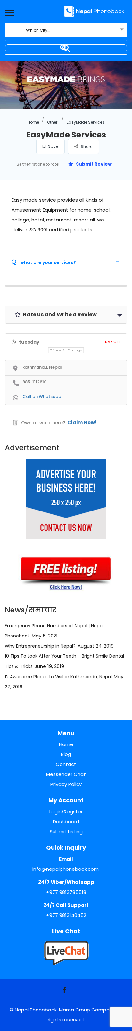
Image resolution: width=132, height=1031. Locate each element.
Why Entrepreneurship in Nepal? (40, 646)
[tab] (66, 261)
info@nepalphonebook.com (65, 869)
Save (52, 146)
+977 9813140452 (66, 915)
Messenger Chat (66, 774)
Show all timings (67, 350)
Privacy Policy (66, 784)
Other (52, 122)
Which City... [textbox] (38, 30)
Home (33, 122)
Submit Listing (66, 831)
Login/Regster (66, 811)
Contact (66, 764)
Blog (66, 754)
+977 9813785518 (66, 892)
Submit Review (93, 164)
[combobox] (66, 30)
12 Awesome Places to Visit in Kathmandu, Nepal (58, 676)
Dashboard (66, 821)
